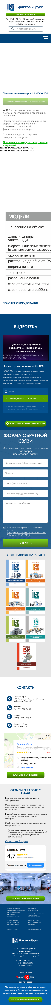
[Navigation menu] (45, 38)
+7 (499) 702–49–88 (15, 19)
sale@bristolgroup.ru (25, 24)
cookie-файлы (26, 987)
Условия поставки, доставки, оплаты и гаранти (25, 144)
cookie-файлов (40, 993)
